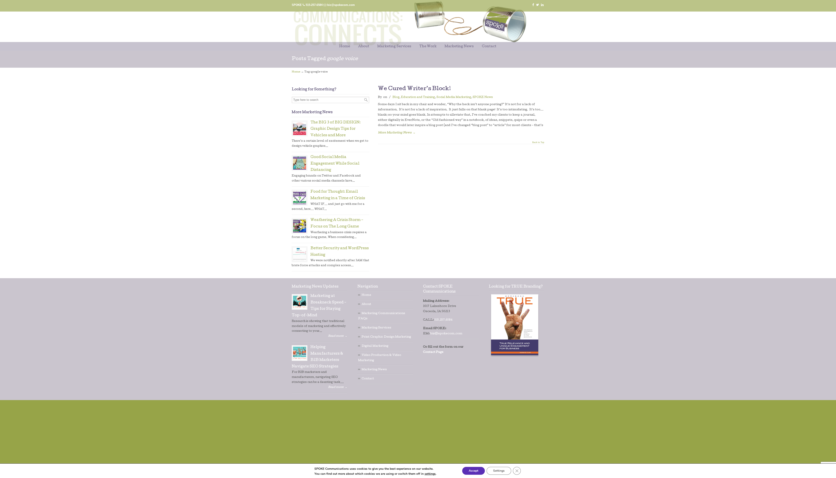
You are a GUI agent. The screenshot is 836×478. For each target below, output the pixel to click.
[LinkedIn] (542, 5)
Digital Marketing (375, 346)
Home (296, 72)
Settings (499, 471)
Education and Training (418, 97)
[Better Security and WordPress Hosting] (299, 254)
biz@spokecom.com (341, 5)
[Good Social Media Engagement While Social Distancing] (299, 163)
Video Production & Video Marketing (379, 358)
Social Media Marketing (454, 97)
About (366, 304)
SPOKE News (483, 97)
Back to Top (538, 142)
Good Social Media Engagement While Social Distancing (334, 164)
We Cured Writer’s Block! (414, 89)
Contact (368, 378)
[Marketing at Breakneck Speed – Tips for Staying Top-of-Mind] (299, 301)
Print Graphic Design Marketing (386, 337)
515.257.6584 (444, 320)
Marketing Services (376, 328)
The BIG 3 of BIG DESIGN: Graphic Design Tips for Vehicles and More (335, 129)
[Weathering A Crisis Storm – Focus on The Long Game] (299, 225)
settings (430, 474)
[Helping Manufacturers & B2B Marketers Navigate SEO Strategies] (299, 353)
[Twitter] (538, 5)
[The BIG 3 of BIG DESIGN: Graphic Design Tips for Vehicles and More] (299, 128)
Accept (473, 471)
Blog (396, 97)
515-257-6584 (314, 5)
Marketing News (374, 369)
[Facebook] (533, 5)
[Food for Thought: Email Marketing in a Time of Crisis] (299, 197)
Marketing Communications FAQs (381, 316)
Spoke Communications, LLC (400, 22)
